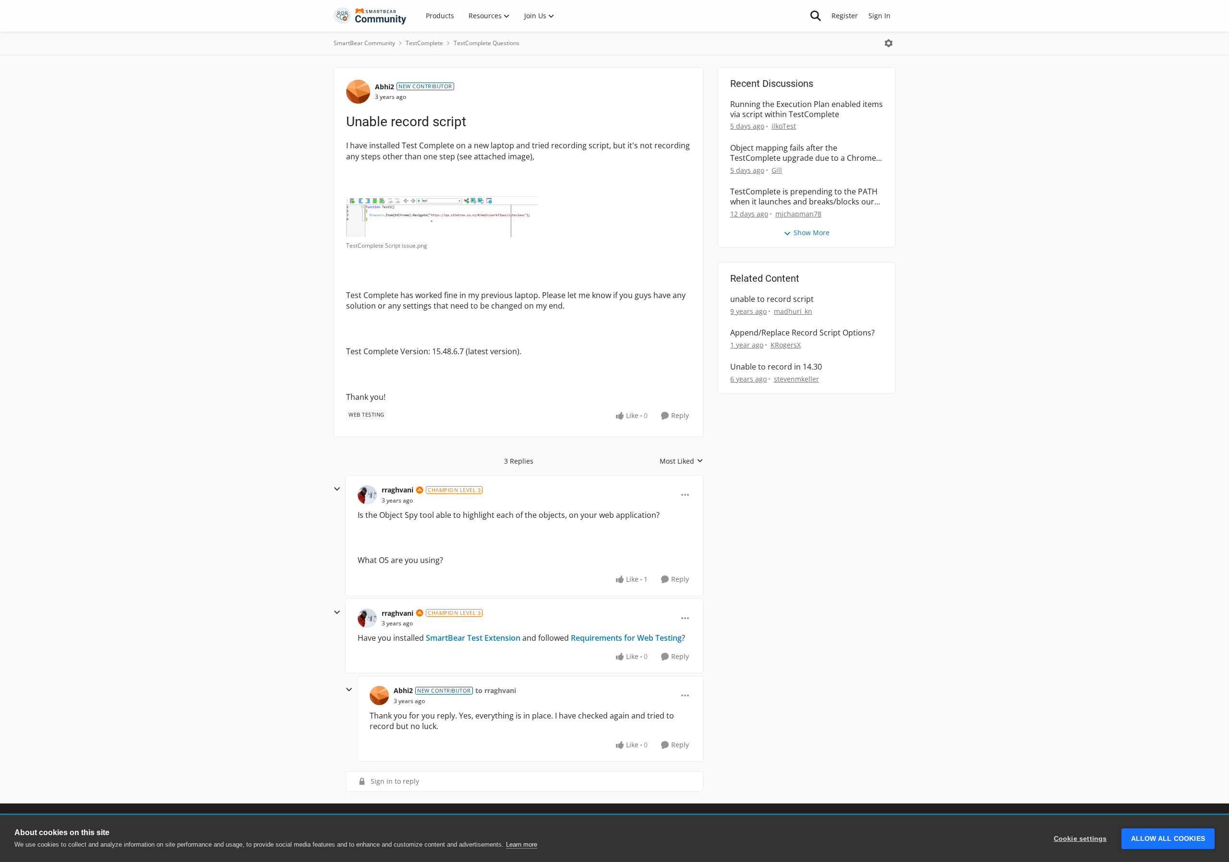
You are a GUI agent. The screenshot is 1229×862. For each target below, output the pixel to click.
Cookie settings (1080, 838)
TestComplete (424, 43)
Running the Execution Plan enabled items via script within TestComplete (806, 109)
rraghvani (397, 489)
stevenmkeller (796, 378)
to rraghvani (495, 690)
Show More (812, 232)
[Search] (815, 16)
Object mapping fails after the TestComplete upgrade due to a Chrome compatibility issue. (803, 153)
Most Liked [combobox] (681, 461)
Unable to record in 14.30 (776, 367)
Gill (776, 170)
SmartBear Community (364, 43)
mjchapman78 (798, 213)
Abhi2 (384, 86)
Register (844, 15)
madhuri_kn (793, 311)
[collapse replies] (337, 489)
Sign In (879, 15)
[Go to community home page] (370, 15)
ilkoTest (783, 126)
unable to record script (772, 299)
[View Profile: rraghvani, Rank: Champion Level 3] (367, 494)
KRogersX (786, 344)
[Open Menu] (888, 43)
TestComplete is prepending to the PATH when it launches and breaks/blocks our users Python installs (804, 197)
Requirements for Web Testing (626, 638)
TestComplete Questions (486, 43)
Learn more (521, 844)
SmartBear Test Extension (473, 638)
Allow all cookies (1168, 838)
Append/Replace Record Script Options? (802, 333)
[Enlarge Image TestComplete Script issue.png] (442, 216)
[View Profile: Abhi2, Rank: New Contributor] (358, 92)
